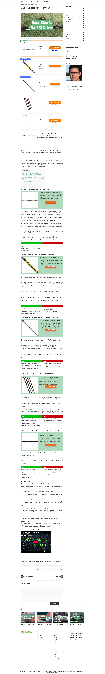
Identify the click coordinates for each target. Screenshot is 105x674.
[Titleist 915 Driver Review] (60, 617)
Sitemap (38, 639)
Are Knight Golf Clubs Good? (76, 639)
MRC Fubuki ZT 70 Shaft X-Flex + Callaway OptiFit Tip (32, 175)
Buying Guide (25, 179)
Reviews (33, 10)
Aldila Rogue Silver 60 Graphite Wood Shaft (30, 173)
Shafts (35, 10)
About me (39, 633)
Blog (66, 8)
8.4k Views (22, 10)
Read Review (55, 49)
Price (26, 182)
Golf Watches (68, 21)
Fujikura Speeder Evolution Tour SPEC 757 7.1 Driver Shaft (33, 177)
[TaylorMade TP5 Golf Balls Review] (44, 617)
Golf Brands (39, 635)
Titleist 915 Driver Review (58, 624)
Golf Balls (67, 15)
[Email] (61, 569)
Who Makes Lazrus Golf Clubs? (76, 637)
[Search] (83, 1)
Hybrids (67, 23)
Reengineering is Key (29, 181)
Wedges (67, 38)
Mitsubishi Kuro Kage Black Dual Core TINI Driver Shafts (33, 178)
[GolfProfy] (25, 2)
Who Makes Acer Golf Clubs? (76, 635)
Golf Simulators (68, 19)
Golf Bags (67, 13)
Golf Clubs (67, 17)
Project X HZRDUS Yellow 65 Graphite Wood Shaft (32, 174)
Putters (67, 27)
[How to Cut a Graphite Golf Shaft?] (28, 617)
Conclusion (25, 186)
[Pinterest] (58, 569)
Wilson (76, 47)
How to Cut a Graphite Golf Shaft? (28, 624)
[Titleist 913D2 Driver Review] (77, 617)
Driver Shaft (41, 378)
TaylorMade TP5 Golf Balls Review (44, 624)
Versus (67, 36)
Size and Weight (28, 183)
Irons (67, 25)
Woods (67, 40)
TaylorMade (68, 47)
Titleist (73, 47)
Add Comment (39, 10)
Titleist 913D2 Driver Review (75, 624)
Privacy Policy (39, 637)
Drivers (30, 10)
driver (29, 160)
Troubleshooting (69, 34)
